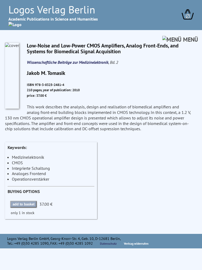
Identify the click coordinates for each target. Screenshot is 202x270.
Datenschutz (108, 243)
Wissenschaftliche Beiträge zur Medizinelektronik (67, 62)
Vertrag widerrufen (136, 243)
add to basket (23, 204)
